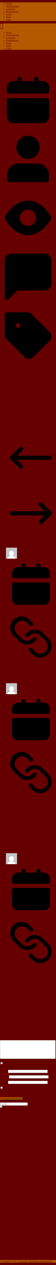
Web (8, 1256)
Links (8, 19)
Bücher (9, 1211)
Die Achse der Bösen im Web (20, 1142)
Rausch (9, 1243)
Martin (21, 693)
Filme (8, 1221)
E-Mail (4, 1076)
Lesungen (10, 9)
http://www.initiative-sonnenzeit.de (16, 412)
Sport (8, 1253)
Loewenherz (6, 188)
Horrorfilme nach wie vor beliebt (21, 1145)
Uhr (14, 365)
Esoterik (10, 1216)
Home (9, 3)
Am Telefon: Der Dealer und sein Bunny (25, 1131)
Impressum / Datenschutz (40, 1261)
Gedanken (11, 1224)
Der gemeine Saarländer (34, 1164)
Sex (8, 1248)
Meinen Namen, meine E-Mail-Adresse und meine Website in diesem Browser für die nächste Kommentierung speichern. (28, 1090)
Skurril (9, 1251)
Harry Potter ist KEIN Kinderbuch (33, 1183)
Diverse (9, 1213)
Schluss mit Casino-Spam (18, 429)
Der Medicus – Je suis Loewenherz (22, 1123)
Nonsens (10, 1237)
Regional (10, 1245)
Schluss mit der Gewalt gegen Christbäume (26, 424)
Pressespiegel (12, 11)
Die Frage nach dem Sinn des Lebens (23, 1126)
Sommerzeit (5, 365)
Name (3, 1071)
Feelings (10, 1219)
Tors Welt (22, 1261)
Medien (9, 1229)
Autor (8, 14)
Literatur (10, 1227)
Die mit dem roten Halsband (33, 1162)
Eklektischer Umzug (15, 1121)
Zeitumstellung (24, 365)
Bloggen (10, 1134)
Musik (9, 1232)
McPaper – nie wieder (26, 1196)
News (8, 1235)
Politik (9, 1240)
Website (3, 1082)
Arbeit (3, 53)
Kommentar (6, 1039)
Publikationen (12, 6)
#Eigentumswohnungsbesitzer (20, 1118)
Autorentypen (12, 1129)
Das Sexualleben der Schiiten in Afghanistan (27, 426)
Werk (8, 17)
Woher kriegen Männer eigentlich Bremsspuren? (27, 1173)
